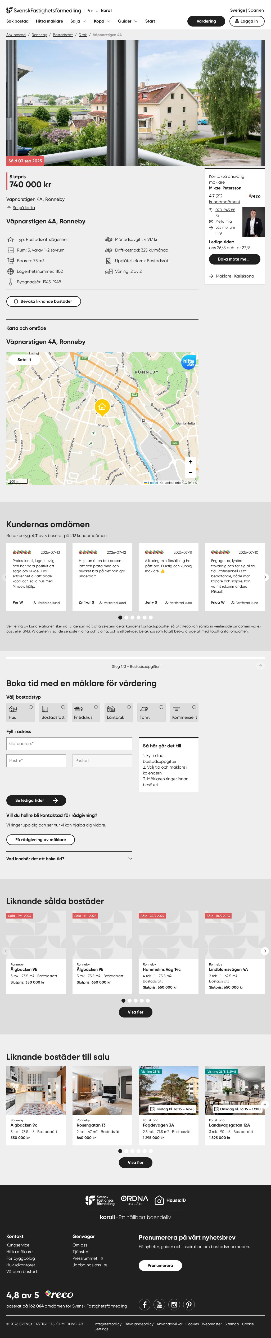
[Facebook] (144, 1304)
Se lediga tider (29, 800)
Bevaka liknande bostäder (46, 301)
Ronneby (39, 35)
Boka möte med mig (238, 259)
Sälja (75, 21)
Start (150, 21)
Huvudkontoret (20, 1264)
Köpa (99, 21)
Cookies (193, 1324)
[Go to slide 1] (120, 618)
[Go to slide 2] (126, 618)
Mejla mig (223, 221)
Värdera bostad (21, 1271)
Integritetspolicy (108, 1324)
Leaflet (152, 482)
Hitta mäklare (49, 21)
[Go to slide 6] (151, 618)
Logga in (249, 21)
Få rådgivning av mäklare (40, 839)
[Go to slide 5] (145, 618)
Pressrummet (85, 1258)
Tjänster (80, 1251)
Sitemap (232, 1324)
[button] (102, 408)
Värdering (206, 21)
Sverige (238, 10)
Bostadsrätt (63, 35)
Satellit (24, 359)
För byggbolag (20, 1258)
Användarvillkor (170, 1324)
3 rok (83, 35)
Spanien (256, 10)
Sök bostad (17, 21)
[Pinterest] (189, 1304)
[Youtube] (159, 1304)
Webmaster (212, 1324)
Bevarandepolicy (140, 1324)
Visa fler (135, 1012)
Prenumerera (160, 1265)
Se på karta (24, 207)
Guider (125, 21)
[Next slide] (265, 577)
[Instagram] (174, 1304)
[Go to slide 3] (132, 618)
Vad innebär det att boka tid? (35, 858)
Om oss (80, 1245)
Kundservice (17, 1245)
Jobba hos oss (87, 1264)
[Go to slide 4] (139, 618)
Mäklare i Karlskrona (235, 276)
